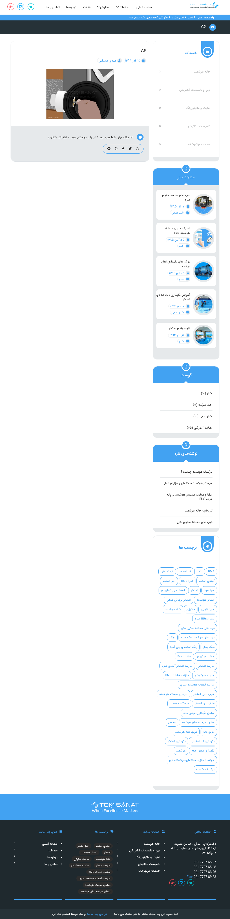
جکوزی (190, 609)
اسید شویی (208, 609)
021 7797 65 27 (205, 862)
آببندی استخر (207, 581)
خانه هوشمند (202, 71)
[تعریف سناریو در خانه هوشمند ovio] (203, 238)
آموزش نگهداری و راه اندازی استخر (173, 297)
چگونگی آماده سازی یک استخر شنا (148, 17)
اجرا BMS (187, 581)
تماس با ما (51, 864)
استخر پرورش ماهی (178, 599)
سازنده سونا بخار (205, 675)
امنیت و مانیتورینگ (198, 108)
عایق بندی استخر (205, 703)
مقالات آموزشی (203, 427)
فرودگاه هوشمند (179, 703)
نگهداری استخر (177, 741)
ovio (199, 571)
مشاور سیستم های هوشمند (198, 722)
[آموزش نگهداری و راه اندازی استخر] (203, 304)
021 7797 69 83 (205, 877)
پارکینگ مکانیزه (205, 769)
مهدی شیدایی (108, 60)
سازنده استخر (206, 665)
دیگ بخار (209, 647)
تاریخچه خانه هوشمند (198, 510)
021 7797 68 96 (205, 872)
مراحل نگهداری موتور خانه (199, 713)
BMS (211, 571)
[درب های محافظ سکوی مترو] (203, 205)
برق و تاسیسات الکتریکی (194, 90)
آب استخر (185, 571)
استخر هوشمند (206, 599)
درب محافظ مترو (205, 618)
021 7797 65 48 (205, 867)
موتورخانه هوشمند (186, 731)
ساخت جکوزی (206, 656)
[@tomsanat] (30, 7)
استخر (194, 590)
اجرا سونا (209, 590)
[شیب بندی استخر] (203, 335)
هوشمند (181, 750)
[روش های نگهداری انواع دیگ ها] (203, 271)
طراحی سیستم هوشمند (173, 694)
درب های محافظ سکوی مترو (176, 197)
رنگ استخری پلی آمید (183, 647)
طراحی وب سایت (96, 914)
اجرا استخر (169, 581)
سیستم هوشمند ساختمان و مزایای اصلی (187, 483)
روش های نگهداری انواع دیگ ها (175, 264)
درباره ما (52, 857)
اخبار (190, 17)
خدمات (53, 850)
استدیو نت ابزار (61, 914)
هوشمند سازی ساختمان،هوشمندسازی (192, 760)
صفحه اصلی (203, 17)
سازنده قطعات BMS (177, 675)
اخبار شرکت (178, 17)
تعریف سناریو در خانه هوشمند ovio (177, 230)
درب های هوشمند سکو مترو (198, 637)
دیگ (172, 637)
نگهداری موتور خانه (203, 750)
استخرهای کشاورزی (173, 590)
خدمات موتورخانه (199, 144)
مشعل (172, 722)
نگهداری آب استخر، (203, 741)
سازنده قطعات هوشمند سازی (197, 684)
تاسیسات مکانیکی (199, 126)
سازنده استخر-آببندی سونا (177, 665)
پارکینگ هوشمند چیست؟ (196, 471)
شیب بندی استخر (179, 328)
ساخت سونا (184, 656)
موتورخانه (209, 731)
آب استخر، (167, 571)
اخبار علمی (178, 212)
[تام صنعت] (204, 5)
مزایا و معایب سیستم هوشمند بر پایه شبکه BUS (189, 496)
